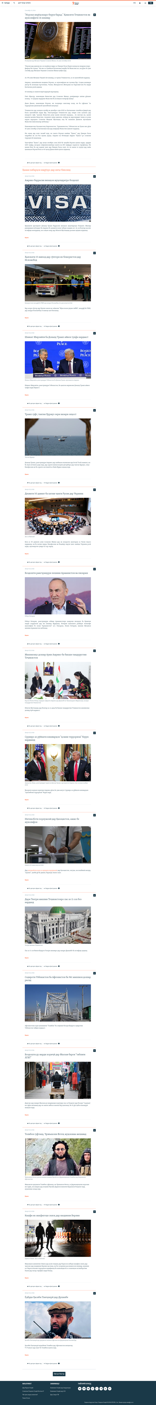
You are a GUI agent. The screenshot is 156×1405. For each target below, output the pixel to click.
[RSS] (105, 1388)
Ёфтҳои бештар (59, 1374)
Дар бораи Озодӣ (27, 1388)
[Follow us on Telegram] (101, 1388)
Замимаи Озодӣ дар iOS (58, 1391)
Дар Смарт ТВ (54, 1394)
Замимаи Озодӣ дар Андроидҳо (60, 1388)
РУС (134, 3)
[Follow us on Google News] (79, 1388)
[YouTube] (140, 3)
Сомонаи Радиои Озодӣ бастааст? (33, 1391)
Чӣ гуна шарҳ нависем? (30, 1394)
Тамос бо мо (26, 1398)
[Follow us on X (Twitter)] (97, 1388)
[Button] (34, 163)
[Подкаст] (109, 1388)
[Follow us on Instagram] (92, 1388)
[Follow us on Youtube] (88, 1388)
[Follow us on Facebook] (84, 1388)
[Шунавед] (145, 3)
